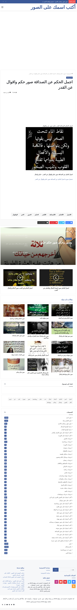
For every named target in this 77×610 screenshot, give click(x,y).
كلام (71, 402)
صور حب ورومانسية (66, 550)
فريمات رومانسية (67, 441)
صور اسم (69, 417)
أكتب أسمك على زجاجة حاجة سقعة (62, 537)
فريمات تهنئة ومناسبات (65, 476)
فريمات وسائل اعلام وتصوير (64, 457)
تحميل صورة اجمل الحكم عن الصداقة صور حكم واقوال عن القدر (54, 179)
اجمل (68, 215)
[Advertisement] (38, 26)
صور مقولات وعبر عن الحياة (65, 355)
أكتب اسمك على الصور (18, 591)
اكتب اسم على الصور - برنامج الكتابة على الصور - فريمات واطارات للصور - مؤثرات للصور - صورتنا (13, 583)
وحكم (54, 402)
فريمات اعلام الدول (66, 485)
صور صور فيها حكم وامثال (66, 336)
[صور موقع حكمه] (38, 310)
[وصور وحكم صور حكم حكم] (38, 246)
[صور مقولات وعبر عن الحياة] (62, 347)
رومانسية (35, 399)
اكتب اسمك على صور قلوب (64, 506)
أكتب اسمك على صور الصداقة (63, 531)
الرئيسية (69, 73)
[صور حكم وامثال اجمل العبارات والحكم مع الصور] (38, 328)
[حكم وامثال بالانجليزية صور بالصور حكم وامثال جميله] (38, 364)
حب (45, 399)
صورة (24, 399)
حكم (36, 215)
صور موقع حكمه (44, 318)
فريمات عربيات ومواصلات (64, 494)
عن (22, 215)
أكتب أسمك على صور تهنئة (64, 519)
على (19, 399)
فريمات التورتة (67, 445)
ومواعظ (49, 402)
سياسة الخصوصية (45, 573)
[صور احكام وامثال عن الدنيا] (14, 310)
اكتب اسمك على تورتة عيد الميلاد (62, 509)
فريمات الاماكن (67, 466)
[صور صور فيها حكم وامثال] (62, 328)
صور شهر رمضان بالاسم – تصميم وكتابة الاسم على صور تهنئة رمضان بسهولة (48, 1)
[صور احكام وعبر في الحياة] (62, 310)
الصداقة (52, 215)
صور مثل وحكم (20, 372)
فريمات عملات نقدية (66, 488)
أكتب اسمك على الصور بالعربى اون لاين (60, 497)
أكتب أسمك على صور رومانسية (63, 503)
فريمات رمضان (67, 460)
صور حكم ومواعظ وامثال (66, 374)
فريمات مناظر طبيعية (66, 454)
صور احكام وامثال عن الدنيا (17, 318)
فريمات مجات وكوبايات (65, 479)
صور (65, 73)
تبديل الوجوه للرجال (66, 426)
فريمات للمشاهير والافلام (65, 463)
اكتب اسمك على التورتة (65, 435)
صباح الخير (69, 553)
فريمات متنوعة (67, 448)
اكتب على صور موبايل (65, 500)
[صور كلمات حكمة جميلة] (14, 347)
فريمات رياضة (68, 469)
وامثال (60, 402)
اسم (66, 399)
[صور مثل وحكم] (14, 364)
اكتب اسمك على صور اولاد (64, 525)
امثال (50, 399)
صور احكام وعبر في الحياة (66, 318)
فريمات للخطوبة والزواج (65, 482)
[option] (38, 246)
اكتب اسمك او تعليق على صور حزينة (61, 540)
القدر (43, 215)
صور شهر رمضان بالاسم (65, 423)
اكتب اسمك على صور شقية (64, 516)
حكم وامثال (60, 73)
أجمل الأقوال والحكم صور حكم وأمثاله (38, 355)
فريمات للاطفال (67, 451)
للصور (65, 402)
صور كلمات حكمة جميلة (18, 355)
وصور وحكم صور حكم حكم (56, 242)
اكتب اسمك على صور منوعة (64, 528)
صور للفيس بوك (67, 420)
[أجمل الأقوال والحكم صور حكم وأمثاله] (38, 347)
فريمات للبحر (68, 472)
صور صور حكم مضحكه (18, 335)
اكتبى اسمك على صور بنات (64, 534)
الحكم (61, 215)
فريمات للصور (68, 438)
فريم (10, 399)
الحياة (55, 399)
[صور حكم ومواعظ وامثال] (62, 365)
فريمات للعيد (68, 491)
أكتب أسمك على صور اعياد (64, 513)
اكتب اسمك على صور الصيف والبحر (62, 432)
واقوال (15, 215)
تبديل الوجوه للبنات (66, 429)
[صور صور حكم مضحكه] (14, 328)
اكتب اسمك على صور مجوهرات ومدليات (60, 522)
